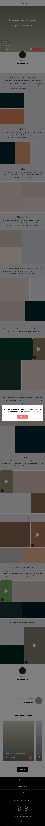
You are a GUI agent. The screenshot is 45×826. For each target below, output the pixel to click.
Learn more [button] (35, 412)
